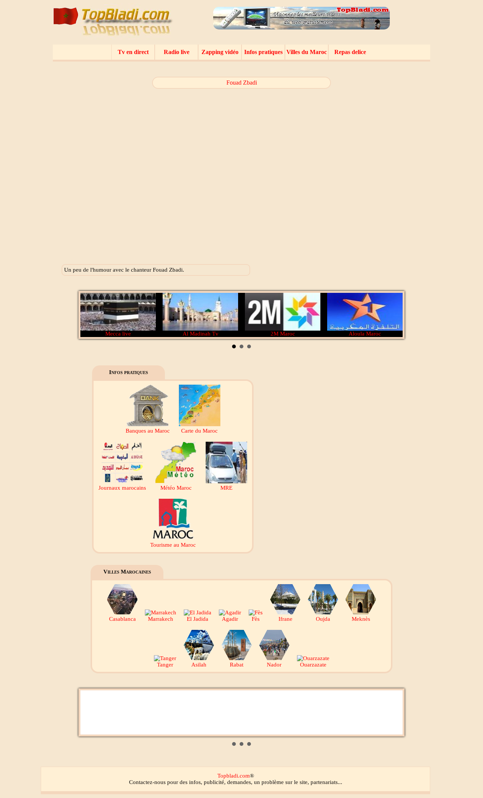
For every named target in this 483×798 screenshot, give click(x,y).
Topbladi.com (233, 776)
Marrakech (160, 619)
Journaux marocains (122, 488)
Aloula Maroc (365, 334)
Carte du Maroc (199, 431)
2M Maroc (283, 334)
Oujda (323, 619)
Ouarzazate (313, 665)
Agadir (230, 619)
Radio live (176, 52)
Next (393, 315)
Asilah (198, 665)
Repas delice (350, 52)
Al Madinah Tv (200, 334)
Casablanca (122, 619)
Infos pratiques (263, 52)
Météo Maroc (176, 488)
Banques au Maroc (148, 431)
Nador (274, 665)
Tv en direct (133, 52)
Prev (90, 315)
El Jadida (197, 619)
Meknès (361, 619)
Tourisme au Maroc (173, 545)
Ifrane (285, 619)
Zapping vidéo (220, 52)
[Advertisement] (372, 170)
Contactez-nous (147, 782)
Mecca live (118, 334)
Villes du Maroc (306, 52)
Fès (256, 619)
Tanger (165, 665)
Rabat (236, 665)
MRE (226, 488)
